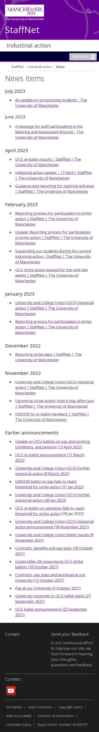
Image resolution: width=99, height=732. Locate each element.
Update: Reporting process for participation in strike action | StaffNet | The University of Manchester (54, 238)
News (60, 67)
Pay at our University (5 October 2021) (48, 588)
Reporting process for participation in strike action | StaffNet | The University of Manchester (53, 219)
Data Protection (40, 707)
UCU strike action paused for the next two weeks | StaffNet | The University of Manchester (51, 275)
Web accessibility (18, 716)
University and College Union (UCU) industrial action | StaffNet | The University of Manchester (54, 308)
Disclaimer (14, 707)
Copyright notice (70, 707)
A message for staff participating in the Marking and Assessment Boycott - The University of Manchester (49, 132)
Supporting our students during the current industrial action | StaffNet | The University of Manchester (53, 256)
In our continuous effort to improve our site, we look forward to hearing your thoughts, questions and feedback (72, 653)
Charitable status (18, 724)
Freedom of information (56, 716)
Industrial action (28, 45)
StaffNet (22, 30)
